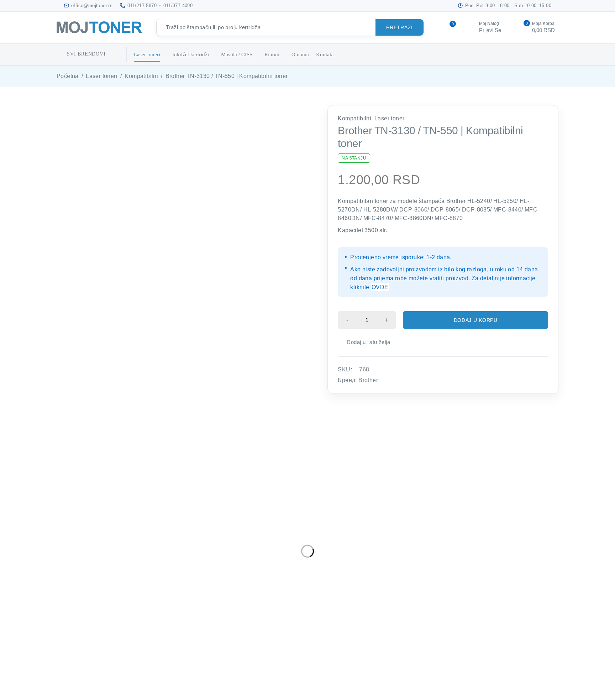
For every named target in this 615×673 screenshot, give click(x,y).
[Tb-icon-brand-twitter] (77, 591)
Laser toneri (101, 76)
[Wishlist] (364, 342)
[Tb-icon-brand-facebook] (61, 591)
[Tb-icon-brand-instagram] (93, 591)
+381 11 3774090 (83, 573)
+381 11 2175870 (83, 562)
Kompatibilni (141, 76)
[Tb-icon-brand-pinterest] (109, 591)
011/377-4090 (178, 5)
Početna (68, 76)
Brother (368, 380)
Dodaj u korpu (476, 320)
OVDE (380, 287)
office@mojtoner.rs (81, 550)
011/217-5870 (142, 5)
